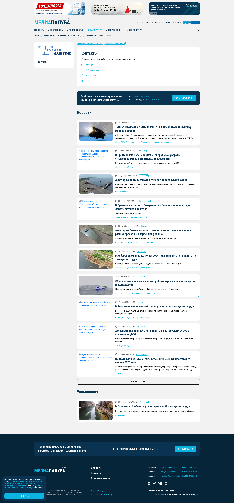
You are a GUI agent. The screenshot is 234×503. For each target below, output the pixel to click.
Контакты (156, 23)
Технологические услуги (66, 36)
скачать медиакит (184, 98)
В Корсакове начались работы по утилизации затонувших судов (155, 306)
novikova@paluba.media (170, 476)
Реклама (146, 23)
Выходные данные (100, 478)
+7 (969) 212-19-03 (189, 472)
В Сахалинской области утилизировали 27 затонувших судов (153, 406)
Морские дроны (133, 142)
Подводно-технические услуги (90, 36)
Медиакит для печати (100, 494)
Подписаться (187, 449)
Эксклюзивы (55, 29)
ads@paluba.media (168, 472)
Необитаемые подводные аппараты (156, 142)
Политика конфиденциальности (161, 491)
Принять (24, 496)
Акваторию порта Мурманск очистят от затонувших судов (151, 180)
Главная (37, 36)
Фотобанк (166, 23)
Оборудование (114, 29)
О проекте (136, 23)
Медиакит (95, 491)
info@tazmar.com (92, 70)
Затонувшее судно (142, 268)
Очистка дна (121, 242)
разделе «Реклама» (140, 96)
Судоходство (144, 201)
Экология (142, 151)
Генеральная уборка (124, 167)
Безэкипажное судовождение (144, 293)
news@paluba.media (169, 467)
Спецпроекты (75, 29)
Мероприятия (134, 29)
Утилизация (153, 242)
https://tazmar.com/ (93, 75)
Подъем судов (122, 191)
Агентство (177, 23)
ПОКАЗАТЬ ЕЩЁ (138, 382)
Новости (39, 29)
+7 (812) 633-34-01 (93, 65)
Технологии (144, 123)
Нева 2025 (120, 142)
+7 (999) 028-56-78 (189, 476)
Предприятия (94, 29)
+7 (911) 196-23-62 (151, 99)
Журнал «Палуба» (188, 22)
